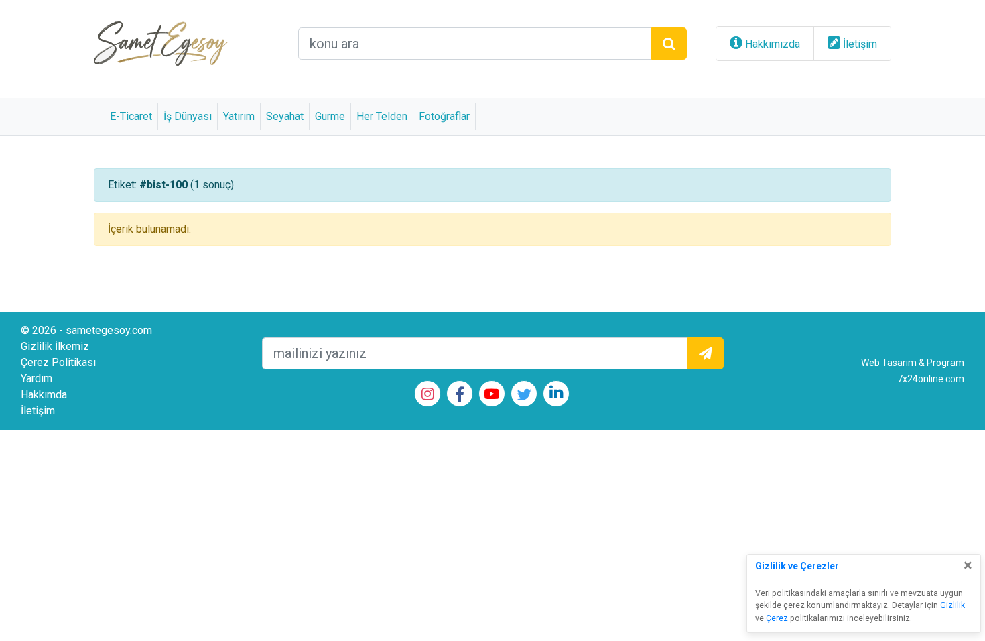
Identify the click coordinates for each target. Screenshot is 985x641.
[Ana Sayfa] (161, 42)
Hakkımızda (772, 44)
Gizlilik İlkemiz (55, 346)
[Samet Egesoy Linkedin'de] (556, 394)
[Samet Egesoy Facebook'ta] (459, 396)
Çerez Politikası (58, 362)
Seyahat (285, 116)
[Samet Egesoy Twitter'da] (524, 396)
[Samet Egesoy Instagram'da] (427, 395)
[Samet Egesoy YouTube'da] (491, 395)
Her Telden (381, 116)
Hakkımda (44, 394)
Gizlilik (952, 605)
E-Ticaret (131, 116)
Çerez (777, 618)
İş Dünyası (187, 116)
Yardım (36, 378)
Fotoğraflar (444, 116)
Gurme (330, 116)
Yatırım (239, 116)
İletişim (860, 44)
